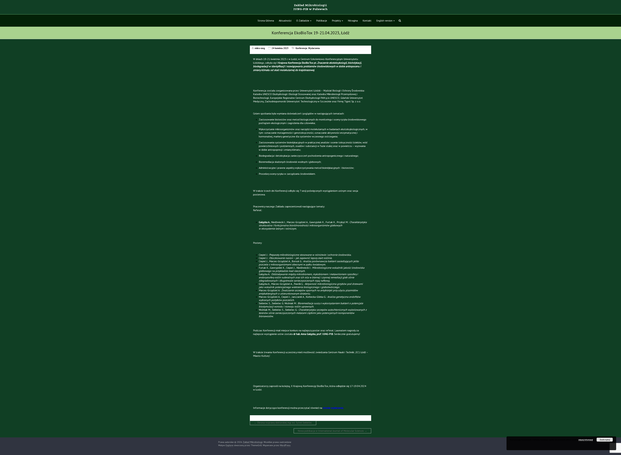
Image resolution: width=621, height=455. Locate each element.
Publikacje (321, 20)
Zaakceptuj (605, 439)
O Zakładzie (302, 20)
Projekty (336, 20)
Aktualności (285, 20)
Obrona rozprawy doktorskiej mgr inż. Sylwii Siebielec (283, 422)
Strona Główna (266, 20)
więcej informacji (585, 440)
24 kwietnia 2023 (280, 48)
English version (384, 20)
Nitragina (353, 20)
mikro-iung (260, 48)
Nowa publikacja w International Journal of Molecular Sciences (332, 430)
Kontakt (367, 20)
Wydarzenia (314, 48)
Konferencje (301, 48)
